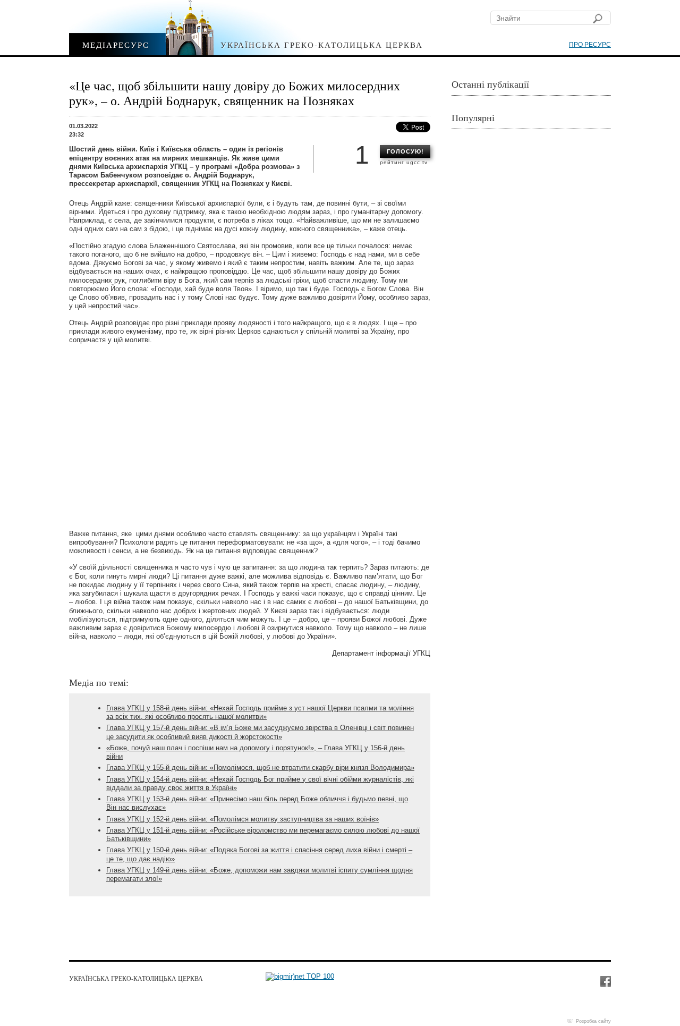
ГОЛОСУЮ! (405, 151)
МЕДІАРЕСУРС (115, 44)
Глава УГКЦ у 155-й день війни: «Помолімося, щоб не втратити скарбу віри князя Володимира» (260, 767)
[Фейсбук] (605, 981)
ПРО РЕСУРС (590, 44)
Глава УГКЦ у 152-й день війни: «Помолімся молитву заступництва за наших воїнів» (242, 819)
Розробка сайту (593, 1021)
